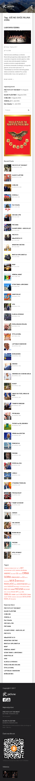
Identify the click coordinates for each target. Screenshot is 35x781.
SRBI (23, 592)
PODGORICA (23, 586)
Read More (8, 79)
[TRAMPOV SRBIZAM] (7, 406)
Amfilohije (24, 570)
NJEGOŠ (10, 586)
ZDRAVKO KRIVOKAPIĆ (17, 597)
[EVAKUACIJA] (7, 446)
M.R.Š (13, 580)
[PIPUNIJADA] (7, 416)
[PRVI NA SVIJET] (7, 495)
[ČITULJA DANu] (7, 336)
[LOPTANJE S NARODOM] (7, 346)
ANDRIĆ (7, 573)
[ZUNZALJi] (7, 197)
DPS (21, 577)
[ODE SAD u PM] (7, 217)
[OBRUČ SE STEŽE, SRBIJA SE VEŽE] (7, 396)
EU (23, 577)
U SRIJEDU (23, 594)
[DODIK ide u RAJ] (7, 466)
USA (17, 594)
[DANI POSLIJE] (7, 297)
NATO (29, 584)
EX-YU (26, 577)
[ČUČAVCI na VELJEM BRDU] (7, 426)
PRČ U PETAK (7, 592)
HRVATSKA (6, 581)
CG (17, 573)
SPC (17, 592)
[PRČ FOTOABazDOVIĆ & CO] (7, 237)
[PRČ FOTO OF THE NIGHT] (7, 168)
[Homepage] (9, 6)
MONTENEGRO (22, 584)
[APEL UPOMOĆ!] (7, 555)
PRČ (5, 589)
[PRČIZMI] (7, 456)
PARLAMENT (17, 586)
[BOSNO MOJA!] (7, 535)
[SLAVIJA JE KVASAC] (7, 317)
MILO (15, 584)
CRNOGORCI (15, 577)
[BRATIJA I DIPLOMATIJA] (7, 257)
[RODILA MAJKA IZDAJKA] (7, 327)
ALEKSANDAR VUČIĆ (9, 570)
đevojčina (13, 599)
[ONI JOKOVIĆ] (7, 525)
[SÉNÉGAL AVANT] (7, 277)
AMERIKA (18, 570)
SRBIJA (7, 594)
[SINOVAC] (7, 366)
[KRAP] (7, 267)
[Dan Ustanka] (7, 207)
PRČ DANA (10, 589)
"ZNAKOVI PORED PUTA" (10, 568)
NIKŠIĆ (5, 586)
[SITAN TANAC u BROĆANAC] (7, 287)
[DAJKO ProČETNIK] (7, 178)
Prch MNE (8, 50)
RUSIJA (13, 592)
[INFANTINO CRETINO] (7, 247)
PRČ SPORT (26, 589)
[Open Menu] (31, 6)
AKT (22, 568)
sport (20, 592)
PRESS (27, 586)
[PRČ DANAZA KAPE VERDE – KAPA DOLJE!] (7, 227)
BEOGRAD (13, 573)
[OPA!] (7, 307)
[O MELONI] (7, 187)
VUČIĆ (9, 597)
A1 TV (18, 568)
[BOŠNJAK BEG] (7, 356)
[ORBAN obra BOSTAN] (7, 436)
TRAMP (13, 594)
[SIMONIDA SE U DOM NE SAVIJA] (7, 376)
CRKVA (20, 573)
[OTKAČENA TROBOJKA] (7, 485)
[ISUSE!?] (7, 386)
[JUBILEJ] (7, 476)
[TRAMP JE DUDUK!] (7, 505)
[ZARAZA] (7, 515)
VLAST (6, 597)
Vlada (29, 594)
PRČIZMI (19, 589)
